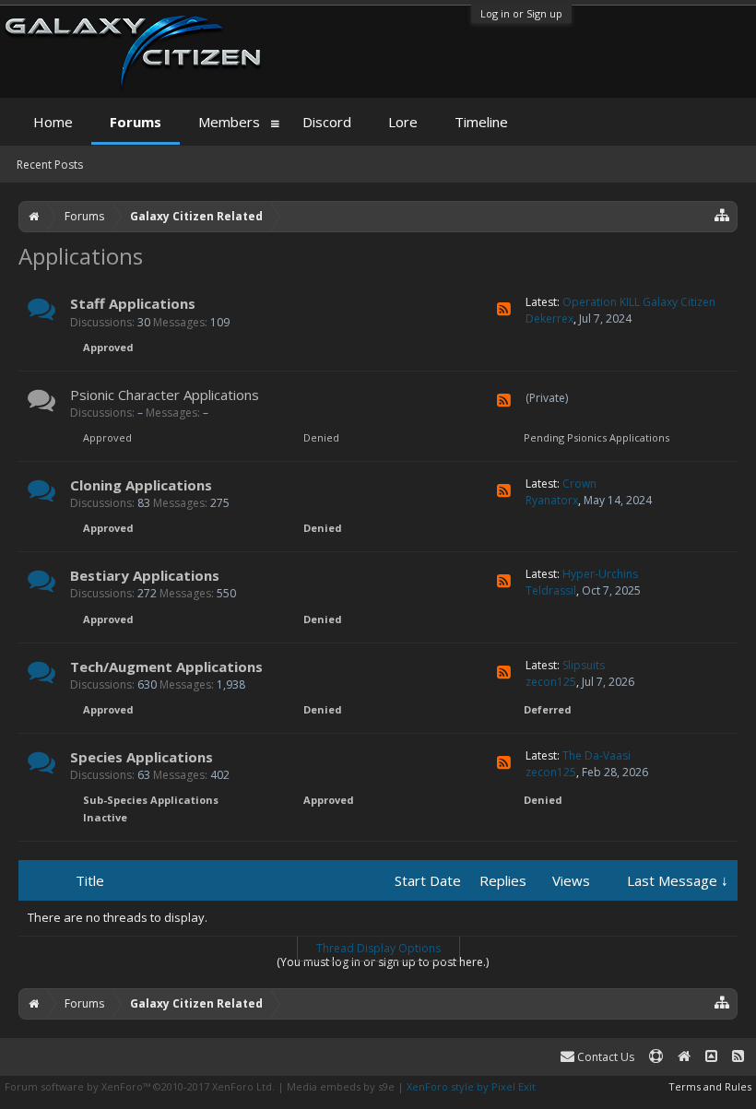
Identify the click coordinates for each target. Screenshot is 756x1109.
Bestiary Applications (144, 575)
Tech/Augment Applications (166, 666)
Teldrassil (551, 590)
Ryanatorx (552, 500)
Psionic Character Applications (164, 394)
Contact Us (604, 1057)
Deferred (548, 709)
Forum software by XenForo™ (140, 1086)
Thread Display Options (378, 948)
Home (53, 121)
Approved (108, 347)
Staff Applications (132, 303)
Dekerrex (549, 318)
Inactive (105, 817)
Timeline (481, 121)
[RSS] (504, 309)
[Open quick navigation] (722, 214)
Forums (135, 121)
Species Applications (141, 757)
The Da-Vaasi (596, 755)
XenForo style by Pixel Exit (471, 1086)
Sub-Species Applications (151, 800)
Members (229, 121)
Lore (403, 121)
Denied (321, 437)
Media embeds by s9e (341, 1086)
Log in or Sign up (521, 13)
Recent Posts (50, 164)
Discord (326, 121)
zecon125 (551, 682)
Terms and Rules (709, 1086)
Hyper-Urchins (600, 574)
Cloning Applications (141, 485)
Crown (579, 483)
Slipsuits (583, 665)
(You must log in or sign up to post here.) (383, 962)
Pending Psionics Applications (596, 437)
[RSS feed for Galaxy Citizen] (738, 1056)
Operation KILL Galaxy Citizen (638, 302)
